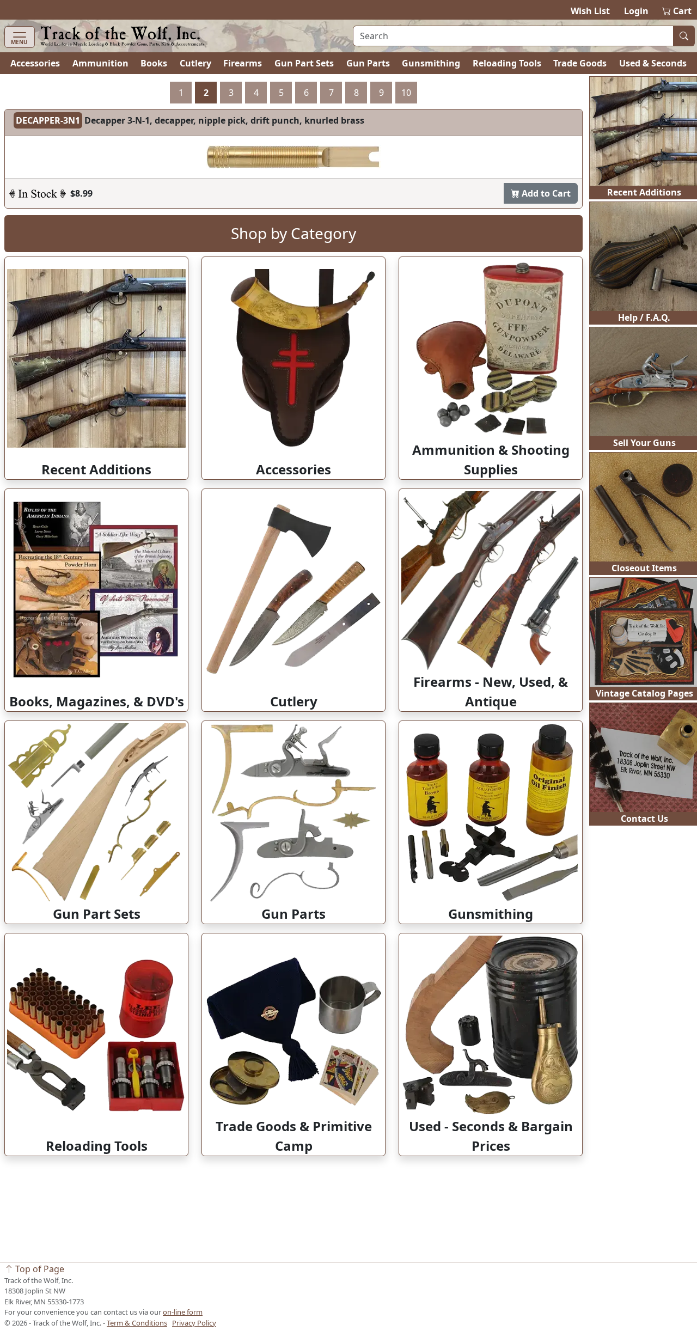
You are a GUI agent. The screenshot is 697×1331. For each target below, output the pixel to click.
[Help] (37, 193)
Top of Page (38, 1269)
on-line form (183, 1312)
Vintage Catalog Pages (644, 693)
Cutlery (195, 63)
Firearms (242, 63)
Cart (677, 11)
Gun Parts (368, 63)
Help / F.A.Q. (644, 317)
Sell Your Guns (644, 443)
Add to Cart (545, 193)
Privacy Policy (194, 1323)
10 (406, 93)
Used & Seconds (653, 63)
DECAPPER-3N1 (48, 120)
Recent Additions (644, 192)
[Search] (684, 36)
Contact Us (644, 819)
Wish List (590, 11)
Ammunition (100, 63)
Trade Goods (580, 63)
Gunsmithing (431, 63)
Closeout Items (644, 568)
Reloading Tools (507, 63)
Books (153, 63)
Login (636, 11)
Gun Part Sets (304, 63)
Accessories (35, 63)
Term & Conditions (137, 1323)
